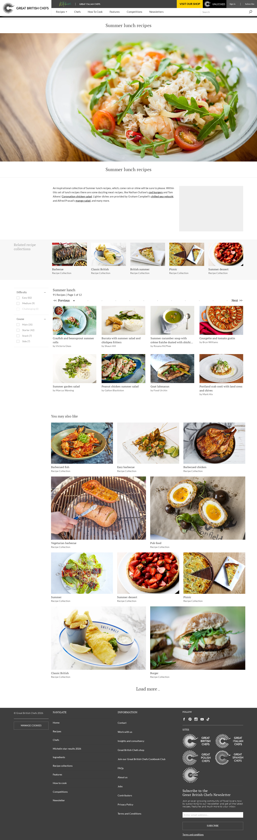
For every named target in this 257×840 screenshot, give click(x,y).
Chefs (56, 739)
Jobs (120, 786)
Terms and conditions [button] (193, 835)
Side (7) (26, 341)
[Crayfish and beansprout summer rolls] (75, 320)
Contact (122, 722)
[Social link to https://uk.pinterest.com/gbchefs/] (190, 719)
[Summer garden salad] (75, 368)
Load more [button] (146, 689)
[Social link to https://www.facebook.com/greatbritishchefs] (184, 719)
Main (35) (27, 324)
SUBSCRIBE (213, 825)
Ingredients (59, 757)
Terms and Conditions (129, 813)
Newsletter (59, 800)
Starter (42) (28, 330)
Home (56, 722)
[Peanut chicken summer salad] (123, 368)
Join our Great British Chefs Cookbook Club (141, 759)
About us (122, 777)
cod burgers (156, 192)
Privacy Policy (125, 804)
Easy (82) (27, 297)
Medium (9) (28, 303)
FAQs (121, 768)
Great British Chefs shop (131, 750)
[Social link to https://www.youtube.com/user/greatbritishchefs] (202, 719)
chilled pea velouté (162, 196)
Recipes (57, 731)
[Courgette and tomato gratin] (221, 320)
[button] (61, 12)
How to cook (60, 783)
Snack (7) (27, 335)
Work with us (125, 731)
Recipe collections (63, 765)
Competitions (60, 791)
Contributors (125, 795)
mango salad (83, 200)
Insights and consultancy (131, 740)
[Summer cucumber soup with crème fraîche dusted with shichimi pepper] (172, 320)
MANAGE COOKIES (31, 725)
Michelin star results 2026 (67, 748)
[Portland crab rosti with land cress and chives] (221, 368)
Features (57, 774)
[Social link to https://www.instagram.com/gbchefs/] (196, 719)
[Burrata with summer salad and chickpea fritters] (123, 320)
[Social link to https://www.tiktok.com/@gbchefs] (208, 719)
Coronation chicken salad (77, 196)
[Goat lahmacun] (172, 368)
